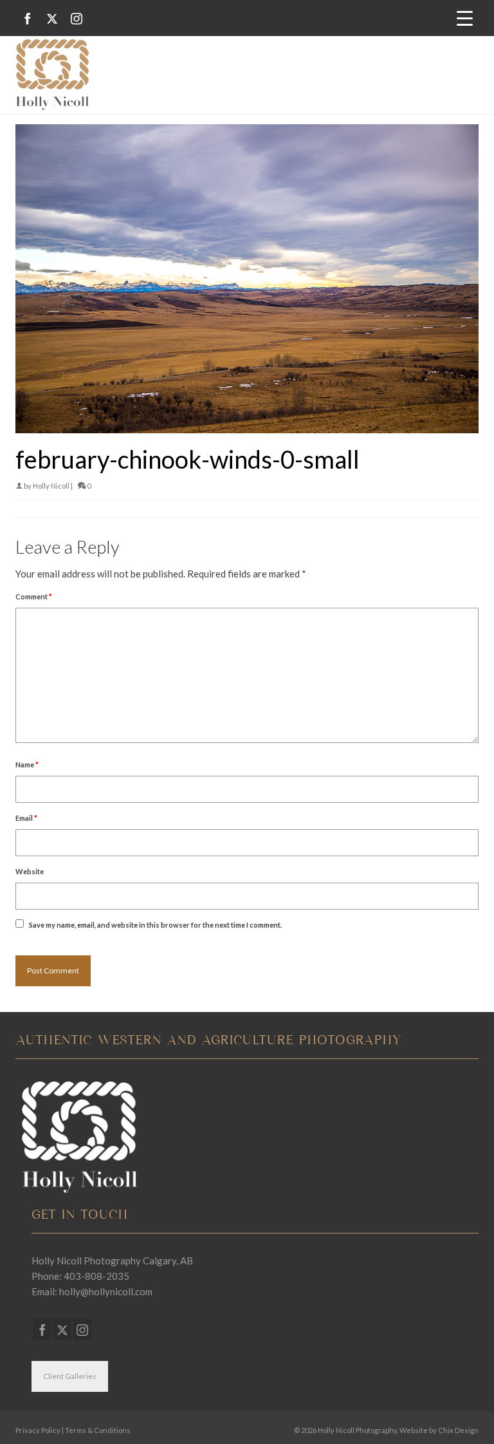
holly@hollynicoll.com (105, 1291)
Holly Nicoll (51, 486)
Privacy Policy (37, 1430)
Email (26, 818)
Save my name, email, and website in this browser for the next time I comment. (155, 925)
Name (27, 764)
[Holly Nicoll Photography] (247, 74)
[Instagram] (76, 18)
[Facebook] (27, 18)
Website (29, 871)
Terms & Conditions (98, 1430)
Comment (33, 596)
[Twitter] (52, 18)
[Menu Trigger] (464, 17)
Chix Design (458, 1430)
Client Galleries (69, 1376)
